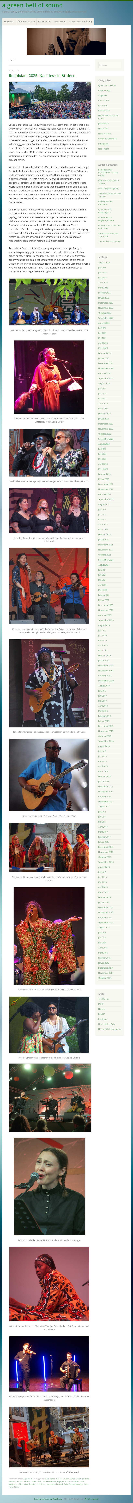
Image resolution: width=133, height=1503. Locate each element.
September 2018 (106, 741)
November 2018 (105, 731)
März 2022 (103, 529)
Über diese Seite (26, 21)
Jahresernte (103, 123)
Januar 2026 (103, 297)
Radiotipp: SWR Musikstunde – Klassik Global (108, 172)
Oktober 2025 (104, 313)
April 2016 (103, 887)
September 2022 (106, 499)
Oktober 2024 (104, 373)
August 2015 (104, 927)
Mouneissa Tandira (27, 1484)
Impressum (59, 21)
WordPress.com (91, 1499)
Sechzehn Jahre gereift (108, 188)
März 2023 (103, 469)
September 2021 (106, 559)
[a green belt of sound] (66, 41)
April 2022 (103, 524)
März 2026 (103, 287)
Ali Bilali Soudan (62, 1478)
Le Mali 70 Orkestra (70, 1481)
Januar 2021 (103, 600)
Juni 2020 (102, 635)
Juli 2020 (102, 630)
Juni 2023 (102, 454)
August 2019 (104, 685)
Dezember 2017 (105, 786)
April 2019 (103, 706)
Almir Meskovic (77, 1478)
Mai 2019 (102, 700)
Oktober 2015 (104, 917)
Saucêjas (79, 1484)
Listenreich (103, 128)
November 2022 (105, 489)
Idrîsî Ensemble (49, 1481)
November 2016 (105, 852)
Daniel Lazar (36, 1481)
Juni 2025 (102, 333)
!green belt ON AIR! (107, 85)
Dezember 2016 (105, 847)
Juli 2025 (102, 328)
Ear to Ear (102, 105)
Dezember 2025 (105, 302)
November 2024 (105, 368)
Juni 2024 (102, 393)
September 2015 (106, 922)
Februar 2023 (104, 474)
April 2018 (103, 766)
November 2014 (105, 973)
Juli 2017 (102, 811)
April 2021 (103, 585)
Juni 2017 (102, 816)
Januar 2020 (103, 660)
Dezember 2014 (105, 968)
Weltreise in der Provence (105, 203)
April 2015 (103, 947)
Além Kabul (50, 1478)
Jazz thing (102, 1019)
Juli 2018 (102, 751)
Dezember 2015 (105, 907)
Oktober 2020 (104, 615)
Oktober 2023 (104, 433)
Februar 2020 (104, 655)
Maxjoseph (13, 1484)
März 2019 (103, 711)
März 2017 (103, 831)
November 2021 (105, 549)
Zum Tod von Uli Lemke (109, 241)
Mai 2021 (102, 580)
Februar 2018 (104, 776)
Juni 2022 (102, 514)
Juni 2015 (102, 937)
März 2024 (103, 408)
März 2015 (103, 952)
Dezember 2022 (105, 484)
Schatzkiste (103, 143)
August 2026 (104, 262)
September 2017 (106, 801)
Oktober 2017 (104, 796)
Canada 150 (103, 100)
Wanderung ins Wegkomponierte (106, 219)
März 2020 (103, 650)
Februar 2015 (104, 957)
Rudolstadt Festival (55, 1484)
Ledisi (82, 1481)
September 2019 (106, 680)
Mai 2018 (102, 761)
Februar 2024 (104, 413)
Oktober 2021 (104, 554)
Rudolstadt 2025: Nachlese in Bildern (42, 76)
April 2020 (103, 645)
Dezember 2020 (105, 605)
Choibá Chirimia (23, 1481)
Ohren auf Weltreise (107, 138)
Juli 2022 (102, 509)
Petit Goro (41, 1484)
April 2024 (103, 403)
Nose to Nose (104, 133)
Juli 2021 (102, 570)
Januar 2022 (103, 539)
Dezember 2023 (105, 423)
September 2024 (106, 378)
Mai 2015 (102, 942)
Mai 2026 (102, 277)
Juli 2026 (102, 267)
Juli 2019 (102, 690)
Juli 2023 (102, 449)
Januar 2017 (103, 842)
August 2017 (104, 806)
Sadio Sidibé (69, 1484)
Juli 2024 (102, 388)
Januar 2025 (103, 358)
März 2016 (103, 892)
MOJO (101, 1004)
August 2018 (104, 746)
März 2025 (103, 348)
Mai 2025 (102, 338)
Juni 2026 (102, 272)
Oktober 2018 (104, 736)
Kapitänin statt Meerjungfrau (104, 211)
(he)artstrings (104, 90)
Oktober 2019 (104, 675)
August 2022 (104, 504)
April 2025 (103, 343)
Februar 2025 (104, 353)
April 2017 (103, 826)
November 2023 (105, 428)
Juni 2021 (102, 575)
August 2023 (104, 444)
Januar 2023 (103, 479)
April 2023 (103, 464)
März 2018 (103, 771)
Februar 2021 (104, 595)
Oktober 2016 (104, 857)
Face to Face (104, 110)
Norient (101, 1009)
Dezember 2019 (105, 665)
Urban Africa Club (106, 1024)
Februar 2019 (104, 716)
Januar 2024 (103, 418)
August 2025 (104, 323)
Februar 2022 (104, 534)
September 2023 (106, 439)
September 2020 (106, 620)
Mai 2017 (102, 821)
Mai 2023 (102, 459)
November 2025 (105, 308)
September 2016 (106, 862)
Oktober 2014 (104, 978)
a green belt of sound (32, 5)
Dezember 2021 (105, 544)
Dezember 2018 (105, 726)
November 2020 (105, 610)
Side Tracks (103, 148)
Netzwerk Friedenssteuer (109, 1029)
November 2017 (105, 791)
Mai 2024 (102, 398)
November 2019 (105, 670)
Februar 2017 (104, 837)
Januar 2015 (103, 962)
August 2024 (104, 383)
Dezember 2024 (105, 363)
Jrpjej (59, 1481)
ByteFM (101, 1014)
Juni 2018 (102, 756)
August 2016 (104, 867)
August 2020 (104, 625)
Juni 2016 (102, 877)
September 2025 (106, 318)
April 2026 (103, 282)
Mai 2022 (102, 519)
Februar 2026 (104, 292)
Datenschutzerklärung (80, 21)
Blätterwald (44, 21)
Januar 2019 (103, 721)
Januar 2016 (103, 902)
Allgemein (27, 1478)
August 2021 (104, 564)
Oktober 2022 (104, 494)
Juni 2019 (102, 695)
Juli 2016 (102, 872)
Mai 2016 (102, 882)
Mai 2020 (102, 640)
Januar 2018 (103, 781)
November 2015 (105, 912)
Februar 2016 (104, 897)
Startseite (9, 21)
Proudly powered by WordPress (48, 1499)
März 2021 (103, 590)
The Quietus (103, 999)
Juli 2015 (102, 932)
